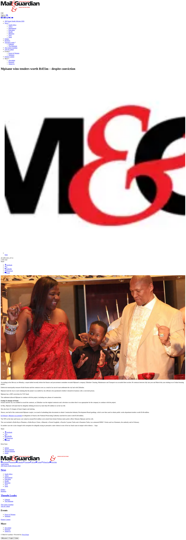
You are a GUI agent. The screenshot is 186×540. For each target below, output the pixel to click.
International (8, 477)
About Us (8, 531)
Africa (7, 476)
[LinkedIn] (4, 18)
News (3, 470)
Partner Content (5, 519)
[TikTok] (8, 18)
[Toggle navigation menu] (2, 13)
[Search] (7, 16)
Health (7, 481)
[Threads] (6, 18)
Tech (6, 484)
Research (7, 529)
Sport (6, 486)
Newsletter (8, 528)
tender (6, 453)
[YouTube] (12, 18)
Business (3, 491)
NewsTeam (25, 534)
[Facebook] (1, 18)
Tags (2, 464)
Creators (6, 464)
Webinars (7, 516)
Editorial (7, 499)
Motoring (7, 483)
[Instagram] (3, 18)
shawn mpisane (9, 449)
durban (7, 448)
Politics (3, 489)
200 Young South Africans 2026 (10, 466)
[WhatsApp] (11, 18)
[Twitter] (9, 18)
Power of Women (10, 514)
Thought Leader (9, 495)
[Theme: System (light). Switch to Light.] (3, 16)
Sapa (6, 255)
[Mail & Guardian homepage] (93, 6)
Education (8, 479)
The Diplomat (9, 501)
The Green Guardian (7, 504)
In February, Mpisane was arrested (11, 415)
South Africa (8, 474)
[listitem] (4, 462)
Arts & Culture (5, 506)
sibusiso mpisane (10, 451)
